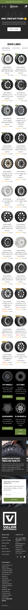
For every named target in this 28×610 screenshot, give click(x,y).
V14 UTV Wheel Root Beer (21, 174)
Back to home (14, 29)
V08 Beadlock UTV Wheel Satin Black (7, 278)
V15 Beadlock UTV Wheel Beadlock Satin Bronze (7, 175)
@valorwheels (19, 545)
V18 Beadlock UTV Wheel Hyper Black (20, 70)
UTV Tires (21, 398)
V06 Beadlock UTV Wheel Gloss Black (21, 331)
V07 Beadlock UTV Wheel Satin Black (20, 304)
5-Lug (23, 421)
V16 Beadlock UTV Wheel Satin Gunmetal (21, 122)
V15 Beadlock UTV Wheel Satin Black (20, 148)
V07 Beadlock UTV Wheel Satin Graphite (7, 305)
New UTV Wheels (6, 540)
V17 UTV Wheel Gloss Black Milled (21, 95)
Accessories (7, 428)
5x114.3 (19, 423)
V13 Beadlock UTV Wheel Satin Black (7, 227)
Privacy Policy (5, 554)
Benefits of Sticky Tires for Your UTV (11, 459)
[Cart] (25, 6)
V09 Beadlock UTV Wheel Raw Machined (21, 253)
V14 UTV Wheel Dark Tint (21, 201)
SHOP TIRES (16, 48)
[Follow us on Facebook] (17, 557)
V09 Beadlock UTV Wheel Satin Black (7, 253)
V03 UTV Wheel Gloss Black (21, 357)
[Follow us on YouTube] (24, 557)
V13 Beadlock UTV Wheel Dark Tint (21, 227)
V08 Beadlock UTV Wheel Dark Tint (20, 278)
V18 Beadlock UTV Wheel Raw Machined (7, 70)
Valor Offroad (7, 67)
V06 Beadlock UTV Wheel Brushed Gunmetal (7, 358)
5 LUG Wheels (20, 432)
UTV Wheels (7, 396)
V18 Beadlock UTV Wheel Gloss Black (7, 95)
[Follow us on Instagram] (21, 557)
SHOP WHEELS (6, 48)
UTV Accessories (7, 419)
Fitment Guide (5, 543)
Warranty (4, 545)
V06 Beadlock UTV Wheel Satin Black (7, 331)
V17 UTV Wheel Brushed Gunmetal (7, 121)
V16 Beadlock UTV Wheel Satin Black (7, 148)
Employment (5, 537)
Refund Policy (5, 548)
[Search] (5, 6)
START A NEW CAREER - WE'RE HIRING (14, 1)
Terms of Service (6, 551)
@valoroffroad (19, 543)
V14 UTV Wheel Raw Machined (7, 201)
